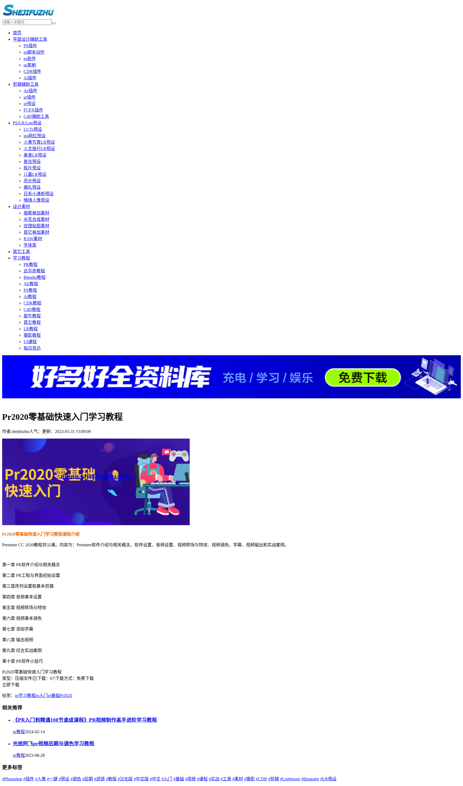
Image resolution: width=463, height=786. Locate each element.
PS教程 (30, 290)
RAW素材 (33, 238)
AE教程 (31, 283)
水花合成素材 (36, 219)
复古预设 (32, 161)
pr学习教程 (25, 695)
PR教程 (31, 264)
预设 (64, 779)
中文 (155, 779)
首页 (17, 33)
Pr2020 (66, 695)
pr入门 (42, 695)
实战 (214, 779)
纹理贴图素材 (36, 226)
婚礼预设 (32, 187)
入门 (167, 779)
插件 (28, 779)
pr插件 (30, 97)
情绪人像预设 (36, 200)
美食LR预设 (35, 155)
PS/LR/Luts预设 (27, 123)
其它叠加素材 (36, 232)
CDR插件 (32, 71)
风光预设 (32, 181)
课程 (202, 779)
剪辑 (273, 779)
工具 (226, 779)
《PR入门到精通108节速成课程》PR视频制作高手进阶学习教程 (85, 720)
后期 (87, 779)
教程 (111, 779)
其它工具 (21, 251)
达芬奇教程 (34, 271)
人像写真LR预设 (39, 142)
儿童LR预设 (35, 174)
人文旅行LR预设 (39, 148)
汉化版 (125, 779)
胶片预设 (32, 168)
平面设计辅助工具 (30, 39)
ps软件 (30, 58)
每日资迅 (32, 348)
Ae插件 (30, 90)
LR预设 (328, 779)
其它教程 (32, 322)
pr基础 (54, 695)
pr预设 (30, 103)
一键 (52, 779)
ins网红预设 (35, 136)
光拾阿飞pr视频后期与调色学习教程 (53, 743)
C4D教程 (32, 309)
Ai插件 (30, 78)
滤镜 (99, 779)
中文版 (141, 779)
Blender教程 (35, 277)
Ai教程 (30, 296)
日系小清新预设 (39, 193)
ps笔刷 (30, 65)
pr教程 (19, 731)
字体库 (30, 245)
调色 (75, 779)
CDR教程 (32, 303)
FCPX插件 (33, 110)
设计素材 (21, 206)
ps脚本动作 (34, 52)
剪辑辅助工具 (26, 84)
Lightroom (290, 779)
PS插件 (30, 45)
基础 (178, 779)
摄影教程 (32, 335)
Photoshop (12, 779)
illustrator (310, 779)
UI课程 (30, 341)
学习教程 (21, 258)
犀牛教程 (32, 316)
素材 (237, 779)
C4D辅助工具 (36, 116)
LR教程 (31, 329)
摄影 (249, 779)
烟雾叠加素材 (36, 213)
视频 (190, 779)
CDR (261, 779)
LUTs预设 (33, 129)
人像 (40, 779)
